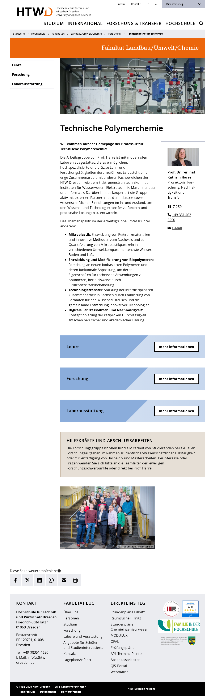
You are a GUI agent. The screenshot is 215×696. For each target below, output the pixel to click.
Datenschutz (48, 691)
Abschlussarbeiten (125, 659)
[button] (59, 570)
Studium (54, 23)
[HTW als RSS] (161, 689)
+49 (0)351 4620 (35, 652)
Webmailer (119, 672)
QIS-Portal (119, 665)
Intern (121, 4)
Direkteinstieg (174, 4)
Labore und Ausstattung (82, 636)
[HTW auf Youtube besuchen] (194, 689)
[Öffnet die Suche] (201, 23)
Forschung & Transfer (133, 23)
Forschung (114, 33)
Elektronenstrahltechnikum (121, 182)
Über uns (70, 612)
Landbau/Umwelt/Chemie (86, 33)
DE (149, 4)
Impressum (27, 691)
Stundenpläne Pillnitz (128, 612)
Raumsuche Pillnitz (126, 618)
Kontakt (135, 4)
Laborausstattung (27, 84)
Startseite (19, 33)
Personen (71, 618)
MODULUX (119, 635)
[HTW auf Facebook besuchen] (186, 689)
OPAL (115, 641)
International (85, 23)
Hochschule (180, 23)
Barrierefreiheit (71, 691)
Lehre (16, 65)
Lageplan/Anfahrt (77, 659)
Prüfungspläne (122, 647)
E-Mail (177, 228)
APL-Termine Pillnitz (126, 653)
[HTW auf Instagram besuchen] (169, 689)
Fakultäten (58, 33)
